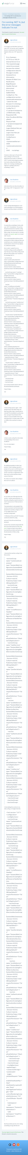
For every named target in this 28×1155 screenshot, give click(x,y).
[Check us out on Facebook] (9, 1144)
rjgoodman (13, 40)
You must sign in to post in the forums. (11, 1132)
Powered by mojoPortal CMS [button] (14, 1149)
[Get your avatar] (6, 42)
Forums (5, 14)
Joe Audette (14, 179)
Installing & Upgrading (14, 14)
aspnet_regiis (14, 234)
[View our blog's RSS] (18, 1144)
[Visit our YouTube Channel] (14, 1144)
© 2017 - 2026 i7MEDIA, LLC (14, 1151)
